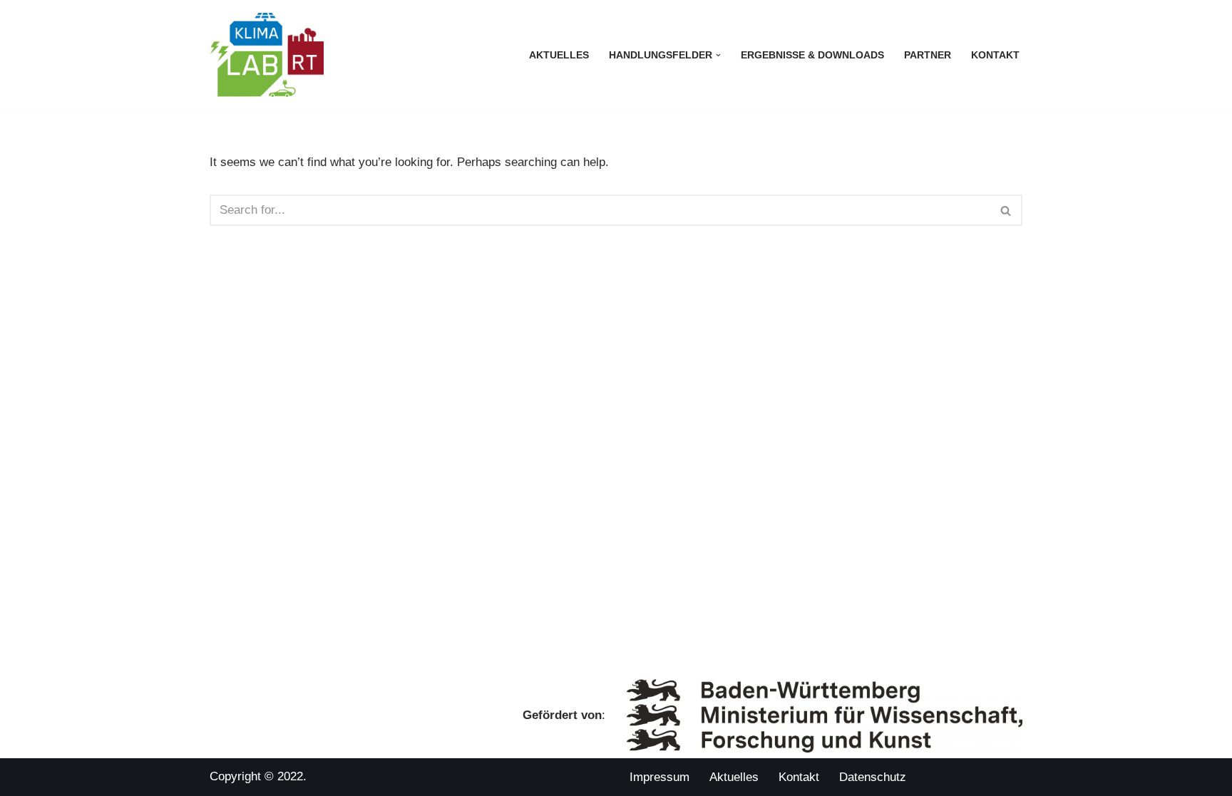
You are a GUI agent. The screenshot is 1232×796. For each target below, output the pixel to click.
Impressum (659, 777)
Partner (927, 55)
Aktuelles (559, 55)
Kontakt (995, 55)
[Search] (1006, 210)
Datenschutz (872, 777)
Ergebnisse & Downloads (812, 55)
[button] (718, 55)
